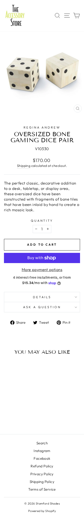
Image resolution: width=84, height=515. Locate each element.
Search (42, 443)
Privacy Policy (42, 474)
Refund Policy (42, 466)
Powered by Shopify (42, 511)
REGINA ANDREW (42, 127)
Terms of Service (42, 489)
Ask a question (42, 307)
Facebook (42, 458)
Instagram (42, 451)
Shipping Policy (42, 481)
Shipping (23, 166)
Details (42, 297)
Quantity (42, 220)
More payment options (42, 269)
